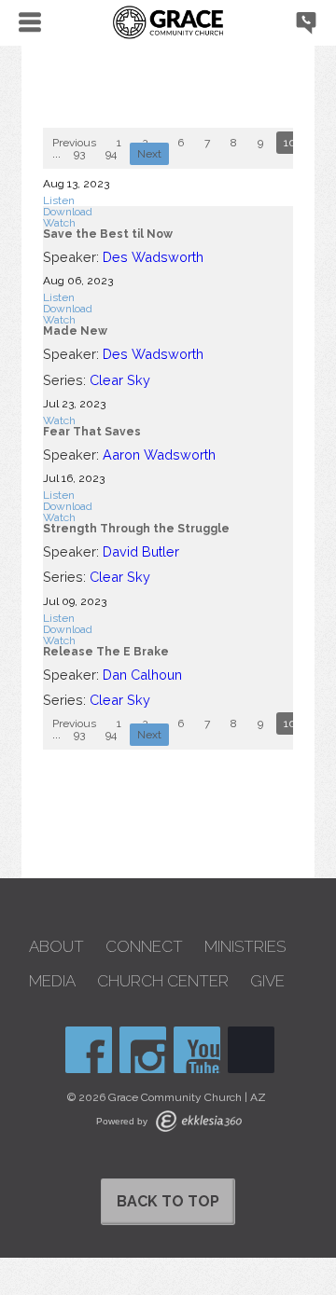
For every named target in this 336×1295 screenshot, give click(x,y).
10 (290, 142)
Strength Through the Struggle (136, 528)
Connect (144, 947)
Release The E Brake (106, 651)
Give (267, 981)
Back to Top (168, 1201)
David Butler (141, 551)
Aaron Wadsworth (159, 454)
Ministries (245, 947)
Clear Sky (120, 380)
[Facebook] (88, 1049)
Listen (59, 200)
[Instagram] (142, 1049)
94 (111, 153)
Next (149, 153)
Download (67, 211)
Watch (59, 222)
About (56, 947)
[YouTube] (197, 1049)
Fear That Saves (92, 431)
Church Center (163, 981)
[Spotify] (251, 1049)
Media (52, 981)
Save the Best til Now (108, 234)
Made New (75, 331)
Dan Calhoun (142, 674)
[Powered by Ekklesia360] (199, 1121)
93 (79, 153)
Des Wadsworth (153, 257)
